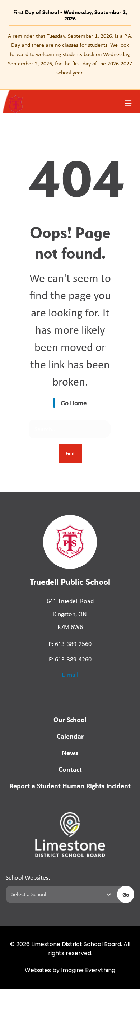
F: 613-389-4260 (70, 659)
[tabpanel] (70, 54)
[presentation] (128, 104)
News (70, 752)
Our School (70, 719)
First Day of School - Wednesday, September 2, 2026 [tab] (70, 15)
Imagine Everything (88, 970)
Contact (70, 769)
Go (125, 894)
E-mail (70, 674)
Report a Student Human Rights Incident (70, 785)
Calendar (70, 736)
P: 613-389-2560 (70, 643)
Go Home (74, 402)
